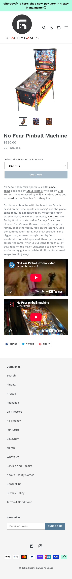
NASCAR (53, 216)
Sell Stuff (13, 438)
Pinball (11, 384)
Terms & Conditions (19, 502)
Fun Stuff (13, 429)
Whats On (13, 456)
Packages (13, 402)
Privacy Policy (15, 493)
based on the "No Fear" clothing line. (29, 198)
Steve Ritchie (34, 190)
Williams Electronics (48, 194)
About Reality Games (20, 474)
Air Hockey (14, 420)
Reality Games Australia (40, 568)
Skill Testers (14, 411)
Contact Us (14, 484)
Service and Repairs (19, 465)
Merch (11, 447)
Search (11, 375)
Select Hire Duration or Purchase (24, 159)
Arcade (11, 393)
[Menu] (66, 27)
